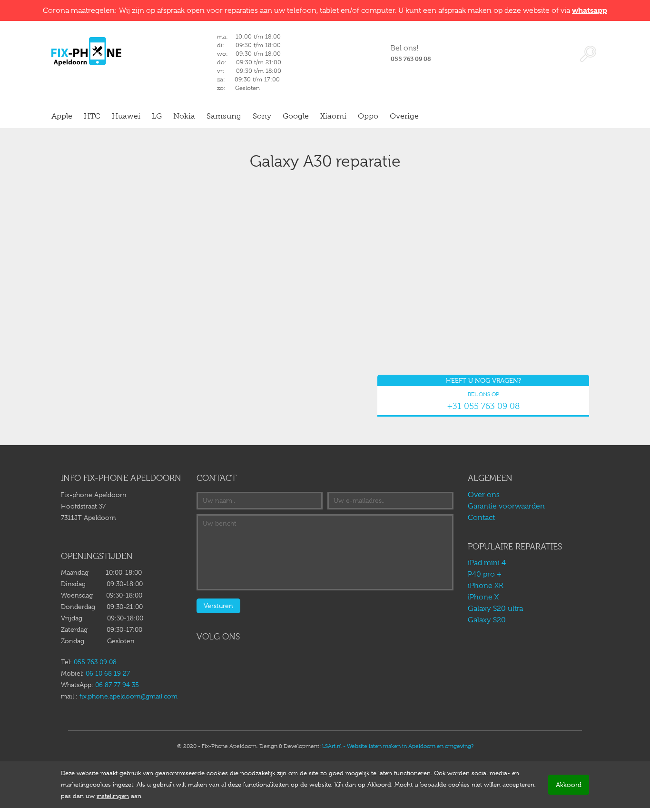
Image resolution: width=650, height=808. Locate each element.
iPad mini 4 (488, 563)
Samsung (224, 115)
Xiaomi (333, 115)
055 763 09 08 (95, 662)
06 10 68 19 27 (108, 673)
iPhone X (483, 597)
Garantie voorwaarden (506, 506)
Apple (61, 115)
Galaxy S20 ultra (495, 608)
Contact (481, 517)
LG (157, 115)
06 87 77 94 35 (117, 684)
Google (296, 115)
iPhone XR (485, 585)
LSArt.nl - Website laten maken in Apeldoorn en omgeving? (397, 746)
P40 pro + (485, 574)
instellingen (113, 795)
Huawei (126, 115)
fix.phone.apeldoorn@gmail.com (128, 696)
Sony (262, 115)
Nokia (184, 115)
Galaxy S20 (487, 620)
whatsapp (589, 10)
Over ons (484, 494)
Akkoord (568, 784)
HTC (92, 115)
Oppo (368, 115)
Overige (404, 115)
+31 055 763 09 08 (483, 406)
